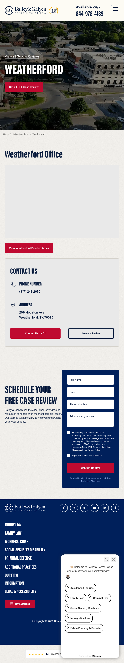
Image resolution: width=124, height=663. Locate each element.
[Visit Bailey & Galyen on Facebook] (64, 508)
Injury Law (13, 525)
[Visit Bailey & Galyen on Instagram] (74, 508)
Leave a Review (91, 333)
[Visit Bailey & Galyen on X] (84, 508)
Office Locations (20, 134)
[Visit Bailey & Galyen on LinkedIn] (105, 508)
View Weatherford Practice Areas (29, 248)
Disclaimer (95, 481)
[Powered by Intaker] (96, 656)
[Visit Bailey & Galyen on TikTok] (115, 508)
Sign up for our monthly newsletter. (87, 455)
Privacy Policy (94, 450)
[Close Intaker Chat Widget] (113, 559)
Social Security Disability (25, 550)
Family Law (13, 533)
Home (6, 134)
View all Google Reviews (22, 56)
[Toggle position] (106, 559)
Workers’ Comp (16, 541)
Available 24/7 (89, 10)
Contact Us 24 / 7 (35, 333)
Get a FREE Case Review (24, 87)
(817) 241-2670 (29, 291)
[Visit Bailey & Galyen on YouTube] (95, 508)
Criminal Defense (18, 558)
